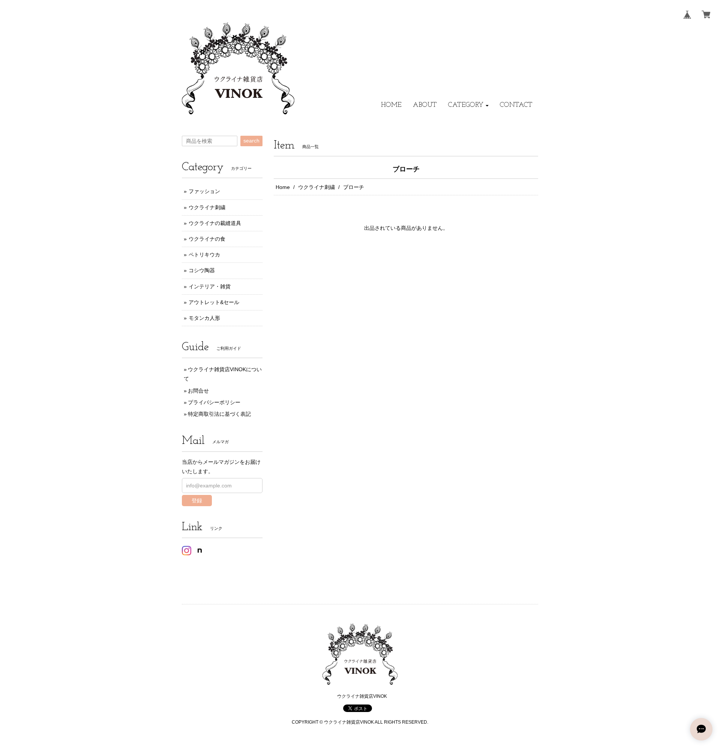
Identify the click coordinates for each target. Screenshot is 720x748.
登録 (197, 501)
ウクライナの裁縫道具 (215, 223)
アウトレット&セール (214, 302)
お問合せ (198, 391)
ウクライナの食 (207, 239)
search (251, 141)
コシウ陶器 (202, 270)
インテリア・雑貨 (210, 286)
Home (283, 187)
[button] (468, 105)
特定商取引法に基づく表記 (219, 414)
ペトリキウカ (204, 255)
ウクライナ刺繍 (316, 187)
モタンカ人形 (204, 318)
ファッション (204, 191)
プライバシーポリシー (214, 402)
